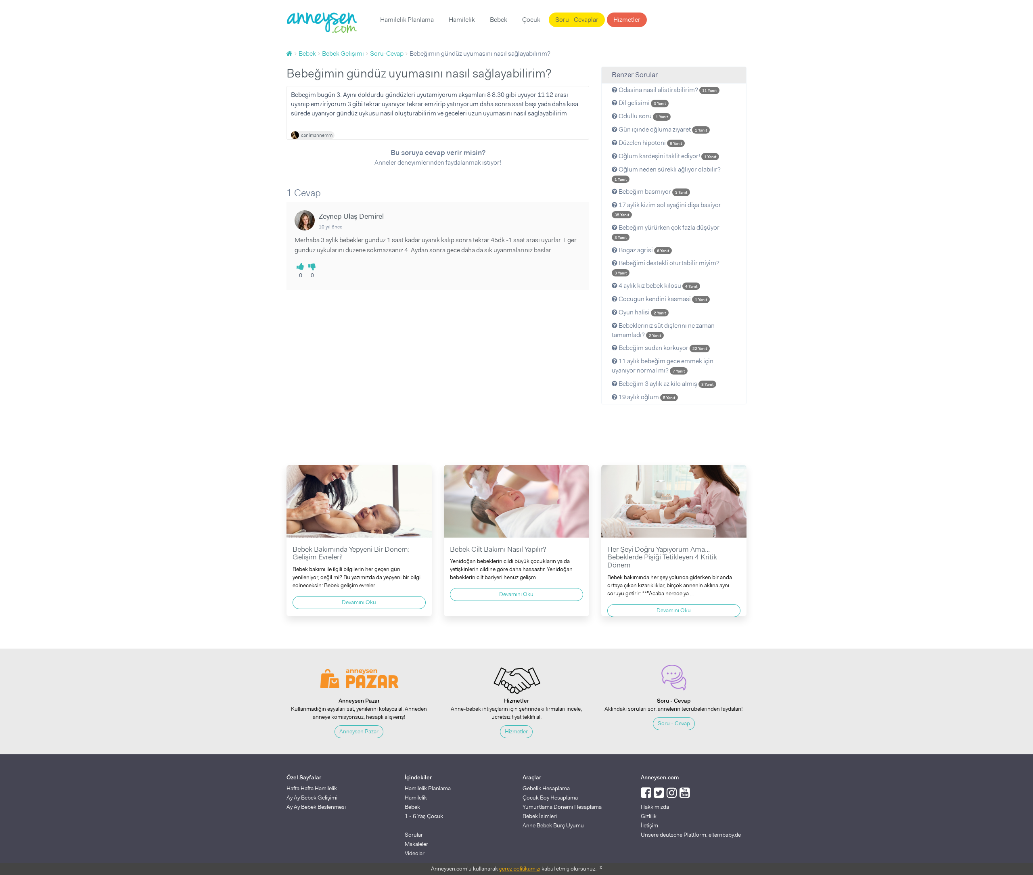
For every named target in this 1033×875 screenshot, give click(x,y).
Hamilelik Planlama (407, 19)
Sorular (414, 834)
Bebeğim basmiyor (652, 191)
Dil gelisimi (641, 102)
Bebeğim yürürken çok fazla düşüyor (667, 231)
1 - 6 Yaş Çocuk (424, 816)
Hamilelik (462, 19)
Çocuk (531, 19)
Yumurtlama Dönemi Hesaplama (562, 806)
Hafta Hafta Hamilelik (311, 788)
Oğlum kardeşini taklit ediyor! (666, 156)
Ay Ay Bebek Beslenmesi (316, 806)
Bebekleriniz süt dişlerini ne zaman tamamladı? (663, 330)
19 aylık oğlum (646, 397)
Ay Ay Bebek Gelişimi (311, 797)
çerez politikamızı (519, 868)
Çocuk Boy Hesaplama (550, 797)
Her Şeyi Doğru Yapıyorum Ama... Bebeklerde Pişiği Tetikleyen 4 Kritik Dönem (662, 557)
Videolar (414, 853)
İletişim (649, 825)
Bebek (498, 19)
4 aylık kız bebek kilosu (657, 285)
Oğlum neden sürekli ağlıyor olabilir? (668, 173)
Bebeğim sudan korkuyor (662, 347)
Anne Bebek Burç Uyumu (553, 825)
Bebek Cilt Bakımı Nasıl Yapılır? (498, 549)
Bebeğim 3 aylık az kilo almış (665, 383)
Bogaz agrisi (643, 250)
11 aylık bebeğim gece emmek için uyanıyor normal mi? (662, 366)
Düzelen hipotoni (649, 142)
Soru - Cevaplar (576, 19)
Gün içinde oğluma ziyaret (662, 129)
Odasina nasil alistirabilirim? (667, 90)
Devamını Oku (359, 602)
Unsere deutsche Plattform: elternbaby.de (691, 834)
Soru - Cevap (674, 723)
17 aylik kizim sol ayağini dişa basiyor (668, 209)
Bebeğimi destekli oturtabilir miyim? (667, 267)
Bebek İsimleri (540, 816)
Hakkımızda (655, 806)
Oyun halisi (641, 312)
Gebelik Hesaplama (546, 788)
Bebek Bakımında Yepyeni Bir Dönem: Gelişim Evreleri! (351, 553)
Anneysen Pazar (358, 731)
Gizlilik (649, 816)
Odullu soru (642, 116)
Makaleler (416, 844)
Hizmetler (626, 19)
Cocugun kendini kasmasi (662, 299)
